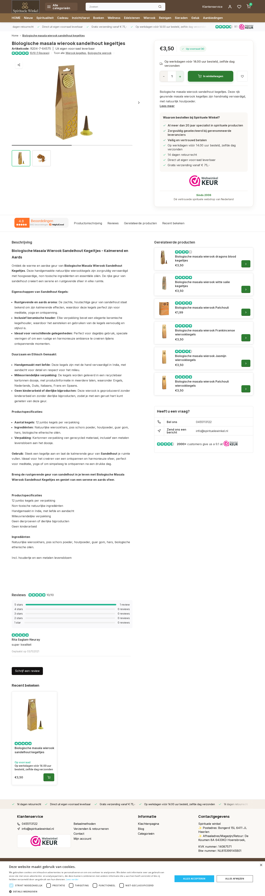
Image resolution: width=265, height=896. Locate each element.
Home (15, 35)
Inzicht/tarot (81, 18)
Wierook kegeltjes (76, 53)
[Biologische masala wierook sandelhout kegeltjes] (34, 715)
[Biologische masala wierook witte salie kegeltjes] (164, 283)
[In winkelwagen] (48, 777)
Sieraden (181, 18)
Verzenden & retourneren (91, 829)
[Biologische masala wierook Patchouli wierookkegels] (164, 382)
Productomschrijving (88, 223)
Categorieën (146, 833)
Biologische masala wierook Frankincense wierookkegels (205, 332)
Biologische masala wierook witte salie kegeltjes (202, 284)
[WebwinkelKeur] (203, 181)
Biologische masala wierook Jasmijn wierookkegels (200, 358)
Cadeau (62, 18)
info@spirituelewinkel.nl (212, 431)
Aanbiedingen (213, 18)
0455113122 (204, 422)
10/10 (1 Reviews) (39, 53)
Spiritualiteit (45, 18)
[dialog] (132, 878)
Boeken (98, 18)
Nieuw (28, 18)
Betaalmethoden (85, 823)
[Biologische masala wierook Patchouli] (164, 308)
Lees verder (72, 879)
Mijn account (82, 838)
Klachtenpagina (148, 823)
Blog (141, 829)
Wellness (114, 18)
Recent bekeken (173, 223)
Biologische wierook (99, 53)
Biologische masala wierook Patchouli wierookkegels (202, 383)
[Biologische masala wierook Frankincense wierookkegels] (164, 331)
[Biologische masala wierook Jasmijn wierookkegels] (164, 357)
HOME (16, 18)
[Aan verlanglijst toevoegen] (51, 697)
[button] (138, 102)
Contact (79, 833)
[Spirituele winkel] (26, 6)
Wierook (149, 18)
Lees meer (167, 106)
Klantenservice (212, 6)
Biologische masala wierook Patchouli (202, 307)
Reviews (113, 223)
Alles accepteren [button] (194, 878)
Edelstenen (132, 18)
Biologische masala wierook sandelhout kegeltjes (53, 35)
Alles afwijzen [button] (234, 878)
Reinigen (165, 18)
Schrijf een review (27, 671)
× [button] (261, 865)
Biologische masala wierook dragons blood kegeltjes (205, 258)
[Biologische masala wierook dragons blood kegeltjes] (164, 257)
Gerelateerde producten (140, 223)
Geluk (195, 18)
